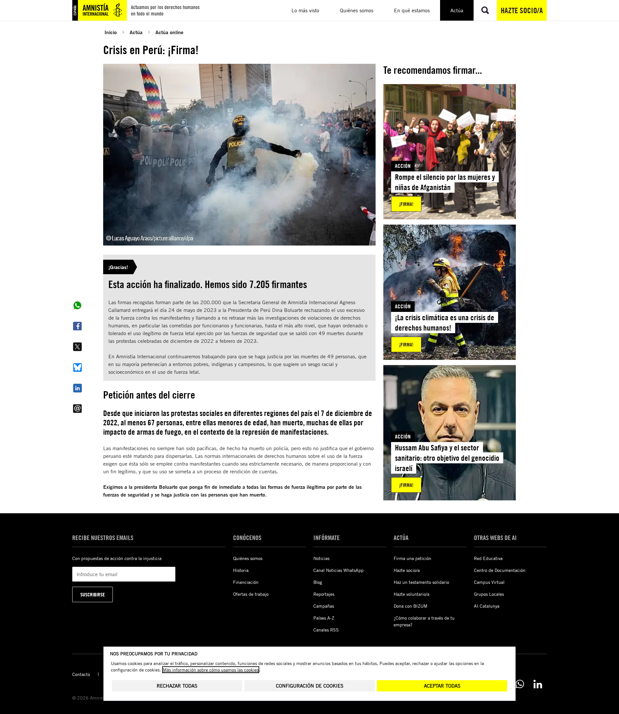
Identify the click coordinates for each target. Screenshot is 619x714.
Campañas (323, 606)
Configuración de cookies (309, 686)
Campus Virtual (489, 582)
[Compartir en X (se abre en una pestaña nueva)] (77, 346)
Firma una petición (412, 558)
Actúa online (169, 32)
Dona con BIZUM (410, 606)
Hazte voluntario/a (411, 594)
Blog (317, 582)
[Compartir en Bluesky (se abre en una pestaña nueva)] (77, 367)
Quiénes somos (247, 558)
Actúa (136, 32)
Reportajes (323, 594)
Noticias (321, 558)
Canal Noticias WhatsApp (338, 570)
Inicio (110, 32)
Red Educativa (488, 558)
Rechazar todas (177, 686)
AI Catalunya (486, 606)
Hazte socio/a (522, 10)
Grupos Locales (489, 594)
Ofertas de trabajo (251, 594)
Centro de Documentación (500, 570)
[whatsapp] (520, 684)
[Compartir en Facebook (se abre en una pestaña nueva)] (77, 326)
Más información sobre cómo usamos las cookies (211, 669)
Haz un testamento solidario (421, 582)
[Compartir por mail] (77, 408)
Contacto (81, 674)
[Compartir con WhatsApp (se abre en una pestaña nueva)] (77, 305)
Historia (241, 570)
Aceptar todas (442, 686)
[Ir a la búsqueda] (485, 10)
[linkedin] (538, 684)
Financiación (246, 582)
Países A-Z (323, 618)
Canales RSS (326, 629)
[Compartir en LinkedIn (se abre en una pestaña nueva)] (77, 388)
